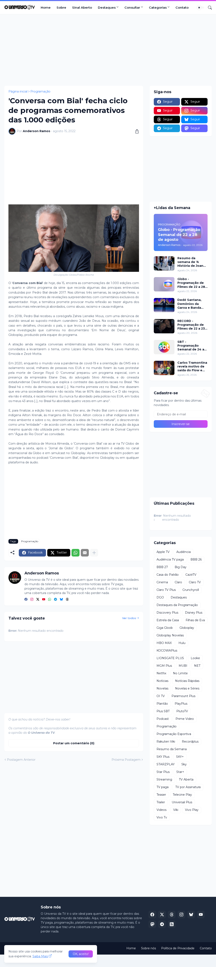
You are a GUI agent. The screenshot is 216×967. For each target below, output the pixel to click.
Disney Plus (193, 612)
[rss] (172, 924)
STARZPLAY (166, 764)
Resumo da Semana (172, 749)
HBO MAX (164, 643)
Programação (40, 91)
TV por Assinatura (188, 787)
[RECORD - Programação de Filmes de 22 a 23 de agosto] (164, 326)
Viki (175, 810)
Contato (182, 7)
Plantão (162, 703)
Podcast (163, 719)
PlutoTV (182, 711)
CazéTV (190, 575)
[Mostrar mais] (94, 553)
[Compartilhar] (135, 131)
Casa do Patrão (168, 575)
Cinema (162, 582)
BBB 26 (196, 559)
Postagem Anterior (21, 760)
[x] (162, 914)
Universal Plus (182, 802)
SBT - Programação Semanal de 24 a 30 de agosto (190, 345)
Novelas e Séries (187, 688)
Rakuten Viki (166, 741)
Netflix (161, 673)
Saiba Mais (40, 956)
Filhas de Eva (195, 620)
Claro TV (195, 582)
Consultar (132, 7)
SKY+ (180, 757)
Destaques (107, 7)
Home (46, 7)
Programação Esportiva (174, 734)
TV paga (163, 787)
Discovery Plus (167, 612)
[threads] (67, 599)
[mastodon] (152, 924)
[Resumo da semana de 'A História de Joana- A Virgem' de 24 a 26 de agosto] (164, 263)
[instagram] (31, 599)
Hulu (181, 643)
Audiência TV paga (170, 559)
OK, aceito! (81, 954)
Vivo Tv (162, 817)
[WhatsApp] (76, 553)
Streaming (164, 779)
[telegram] (55, 599)
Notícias (162, 681)
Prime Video (185, 719)
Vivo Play (191, 810)
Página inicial (17, 91)
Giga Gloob (165, 628)
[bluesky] (61, 599)
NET (197, 666)
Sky (184, 764)
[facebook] (25, 599)
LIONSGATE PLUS (170, 658)
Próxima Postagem (126, 760)
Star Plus (163, 772)
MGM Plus (164, 666)
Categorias (158, 7)
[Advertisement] (108, 49)
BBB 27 (162, 567)
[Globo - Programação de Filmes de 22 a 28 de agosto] (164, 284)
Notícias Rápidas (187, 681)
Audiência (183, 552)
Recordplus (190, 741)
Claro (178, 582)
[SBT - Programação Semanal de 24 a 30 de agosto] (164, 347)
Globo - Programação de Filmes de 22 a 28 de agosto (191, 283)
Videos (161, 810)
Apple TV (163, 552)
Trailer (161, 802)
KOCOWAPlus (167, 650)
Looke (195, 658)
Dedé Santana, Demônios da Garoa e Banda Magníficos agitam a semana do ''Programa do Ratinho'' (192, 304)
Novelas (162, 688)
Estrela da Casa (168, 620)
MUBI (183, 666)
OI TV (161, 696)
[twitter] (37, 599)
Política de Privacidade (177, 948)
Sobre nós (148, 948)
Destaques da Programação (177, 605)
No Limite (180, 673)
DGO (160, 597)
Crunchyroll (190, 590)
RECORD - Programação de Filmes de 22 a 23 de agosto (191, 325)
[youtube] (43, 599)
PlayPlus (181, 703)
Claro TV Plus (166, 590)
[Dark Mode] (200, 7)
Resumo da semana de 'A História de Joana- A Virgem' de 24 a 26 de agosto (192, 262)
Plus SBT (163, 711)
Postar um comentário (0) (73, 743)
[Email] (85, 553)
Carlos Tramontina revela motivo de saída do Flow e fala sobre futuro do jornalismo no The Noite (192, 366)
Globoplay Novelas (170, 635)
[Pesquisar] (208, 7)
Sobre (61, 7)
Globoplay (187, 628)
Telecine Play (182, 795)
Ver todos (129, 618)
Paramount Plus (183, 696)
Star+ (180, 772)
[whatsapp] (49, 599)
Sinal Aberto (82, 7)
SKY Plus (163, 757)
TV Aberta (186, 779)
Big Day (180, 567)
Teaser (161, 795)
